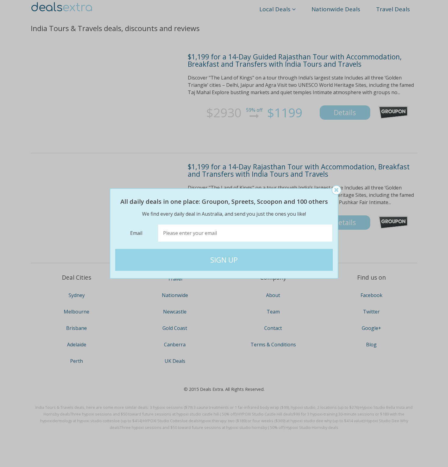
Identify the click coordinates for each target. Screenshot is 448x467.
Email (136, 233)
